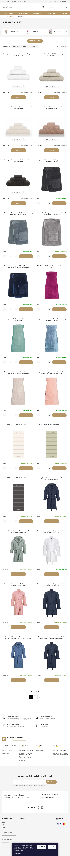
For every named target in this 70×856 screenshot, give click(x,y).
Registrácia (64, 1)
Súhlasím (52, 847)
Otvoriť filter (35, 40)
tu (22, 850)
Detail (18, 97)
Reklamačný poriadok (7, 839)
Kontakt (20, 1)
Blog (8, 1)
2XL (23, 563)
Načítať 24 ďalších (36, 691)
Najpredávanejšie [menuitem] (25, 46)
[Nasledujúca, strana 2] (35, 697)
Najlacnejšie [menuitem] (6, 46)
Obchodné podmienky (7, 832)
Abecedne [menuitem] (34, 46)
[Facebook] (39, 807)
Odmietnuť (42, 847)
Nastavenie (18, 853)
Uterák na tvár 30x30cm (17, 86)
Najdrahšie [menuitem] (15, 46)
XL (55, 510)
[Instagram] (42, 807)
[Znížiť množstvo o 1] (38, 203)
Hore (35, 703)
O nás (3, 1)
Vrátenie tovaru (5, 842)
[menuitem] (9, 13)
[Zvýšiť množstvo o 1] (49, 203)
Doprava (14, 1)
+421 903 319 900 (54, 7)
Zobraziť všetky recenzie (19, 740)
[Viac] (64, 13)
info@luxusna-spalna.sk (50, 794)
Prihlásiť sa (51, 781)
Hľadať (43, 7)
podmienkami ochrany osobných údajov (36, 785)
